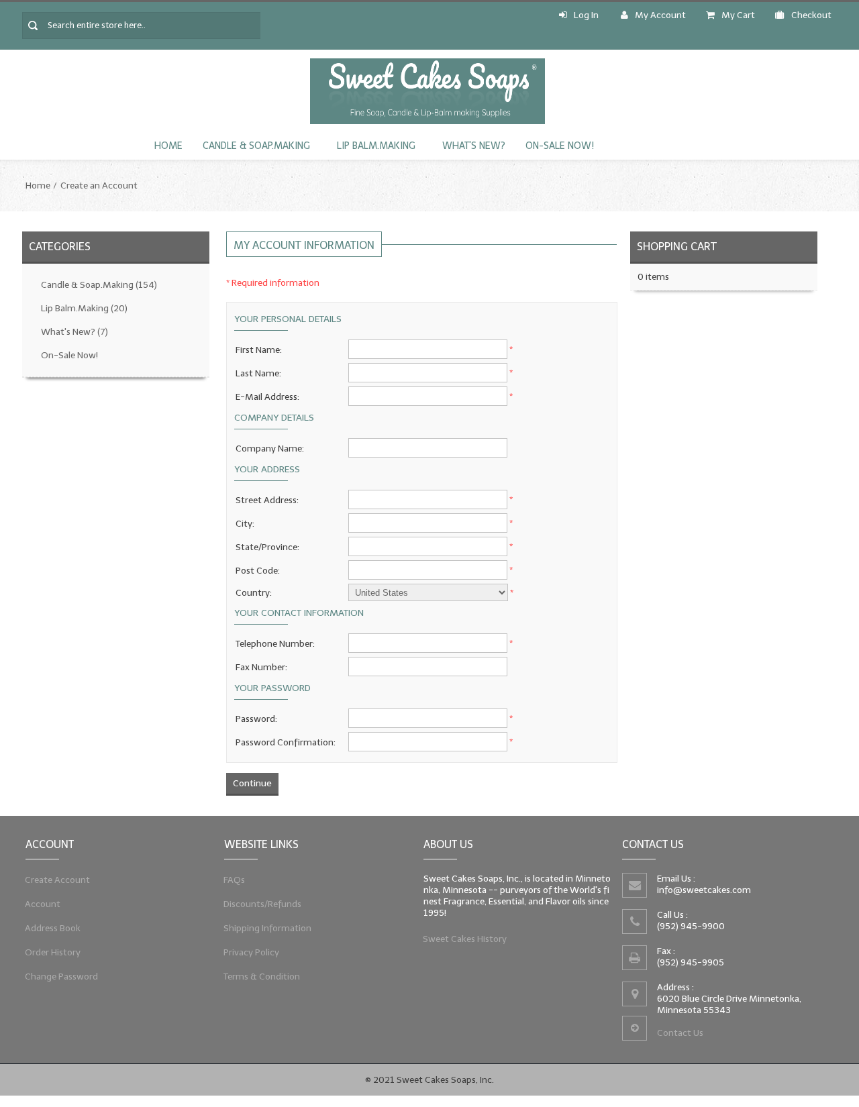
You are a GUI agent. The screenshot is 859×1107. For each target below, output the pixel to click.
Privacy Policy (251, 952)
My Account (660, 15)
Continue (252, 783)
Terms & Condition (262, 976)
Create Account (58, 880)
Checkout (811, 15)
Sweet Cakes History (465, 939)
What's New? (473, 146)
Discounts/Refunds (262, 904)
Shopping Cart (677, 246)
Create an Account (99, 185)
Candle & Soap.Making (256, 146)
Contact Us (680, 1033)
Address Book (53, 928)
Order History (53, 952)
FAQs (234, 880)
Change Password (62, 976)
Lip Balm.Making (376, 146)
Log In (586, 15)
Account (43, 904)
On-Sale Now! (559, 146)
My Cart (738, 15)
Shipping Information (267, 928)
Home (168, 146)
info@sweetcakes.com (704, 890)
